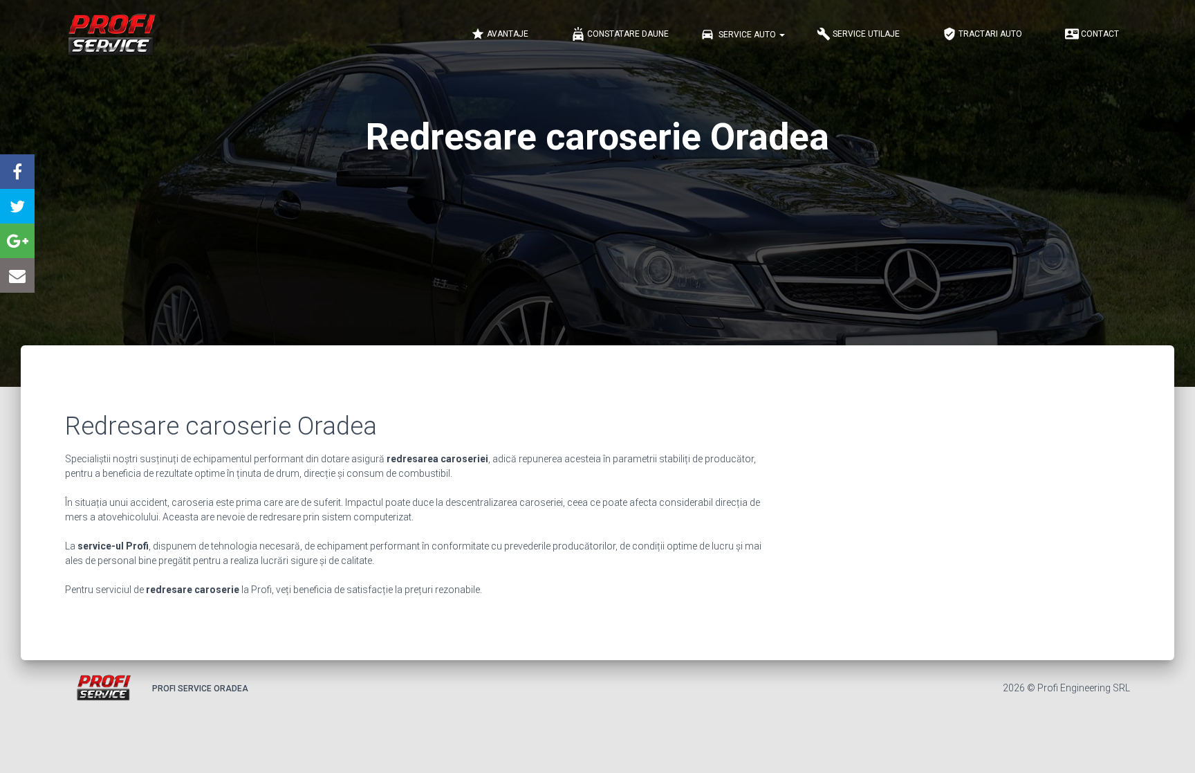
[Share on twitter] (17, 206)
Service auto (739, 34)
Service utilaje (858, 34)
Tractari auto (982, 34)
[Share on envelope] (17, 275)
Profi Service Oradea (200, 688)
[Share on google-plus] (17, 241)
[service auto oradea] (111, 34)
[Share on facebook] (17, 171)
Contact (1092, 34)
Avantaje (499, 34)
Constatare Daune (620, 34)
